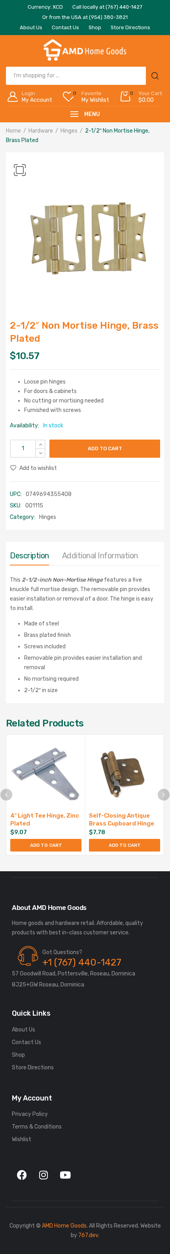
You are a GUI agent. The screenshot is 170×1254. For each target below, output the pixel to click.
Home (13, 130)
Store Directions (33, 1067)
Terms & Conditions (37, 1126)
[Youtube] (65, 1175)
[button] (20, 170)
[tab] (29, 557)
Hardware (40, 130)
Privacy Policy (30, 1114)
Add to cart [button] (46, 845)
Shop (18, 1055)
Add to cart (105, 448)
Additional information (100, 555)
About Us (23, 1029)
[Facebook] (22, 1175)
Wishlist (21, 1139)
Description (29, 555)
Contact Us (26, 1042)
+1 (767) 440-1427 (81, 962)
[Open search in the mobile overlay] (85, 76)
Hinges (68, 130)
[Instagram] (43, 1175)
